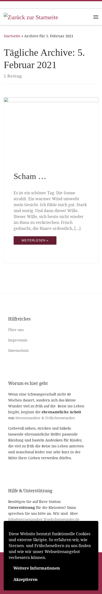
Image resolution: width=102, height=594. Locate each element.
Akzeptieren (25, 579)
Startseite (12, 35)
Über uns (16, 329)
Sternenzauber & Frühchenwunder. (45, 418)
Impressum (17, 340)
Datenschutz (18, 350)
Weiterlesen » (35, 240)
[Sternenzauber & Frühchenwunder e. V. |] (31, 16)
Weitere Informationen (36, 568)
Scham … (30, 176)
